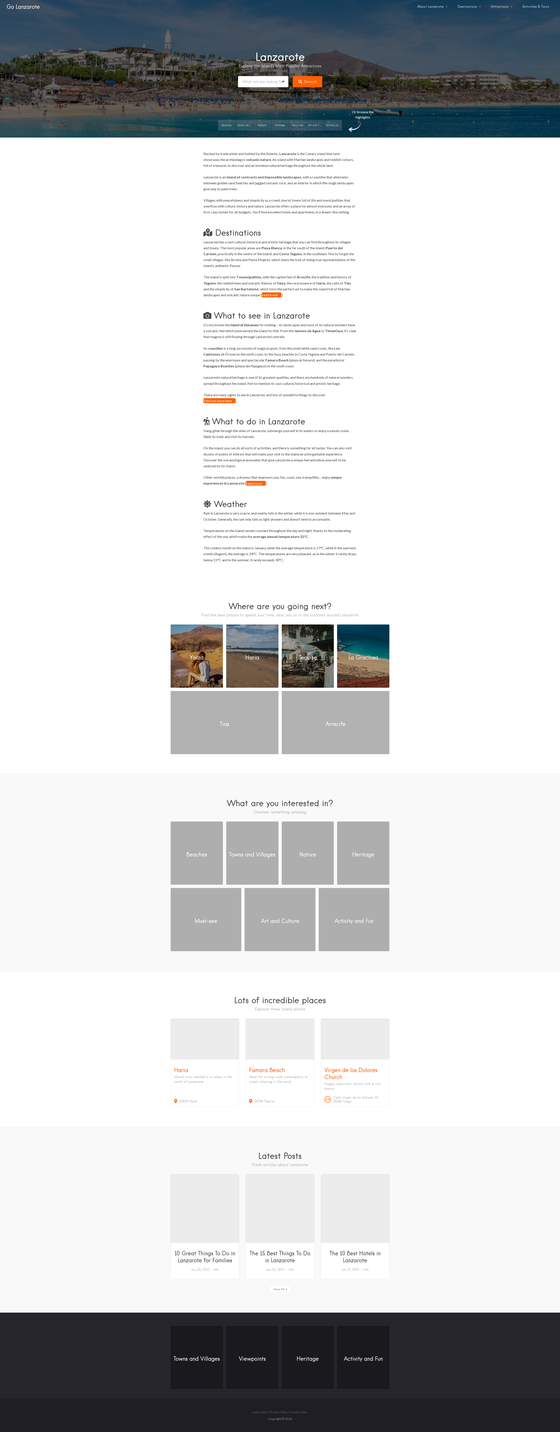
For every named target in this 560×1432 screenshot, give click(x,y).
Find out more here (218, 401)
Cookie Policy (299, 1412)
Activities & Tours (535, 7)
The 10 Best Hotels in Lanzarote (355, 1256)
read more (270, 295)
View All (278, 1289)
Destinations (467, 7)
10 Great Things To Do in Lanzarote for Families (205, 1256)
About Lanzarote (430, 7)
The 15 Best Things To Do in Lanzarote (280, 1256)
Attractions (499, 7)
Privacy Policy (279, 1412)
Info (216, 1269)
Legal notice (260, 1412)
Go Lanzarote (23, 6)
